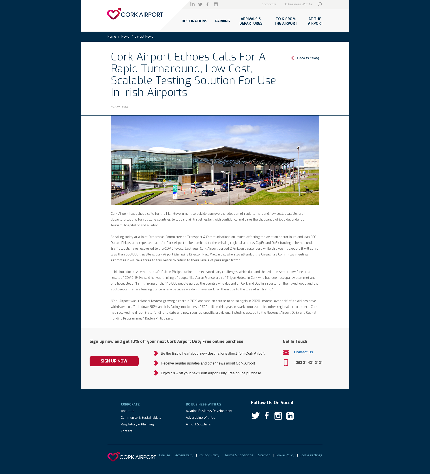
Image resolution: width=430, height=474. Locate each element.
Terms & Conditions (238, 455)
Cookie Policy (285, 455)
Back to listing (308, 57)
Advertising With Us (200, 418)
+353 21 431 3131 (308, 362)
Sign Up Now (114, 361)
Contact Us (303, 351)
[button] (194, 23)
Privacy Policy (209, 455)
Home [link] (112, 36)
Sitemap (264, 455)
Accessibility (184, 455)
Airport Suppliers (198, 424)
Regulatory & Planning (137, 424)
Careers (127, 431)
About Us (127, 411)
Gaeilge (164, 455)
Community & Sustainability (141, 418)
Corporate (269, 4)
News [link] (125, 36)
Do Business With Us (298, 4)
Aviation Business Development (209, 411)
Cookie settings (311, 455)
